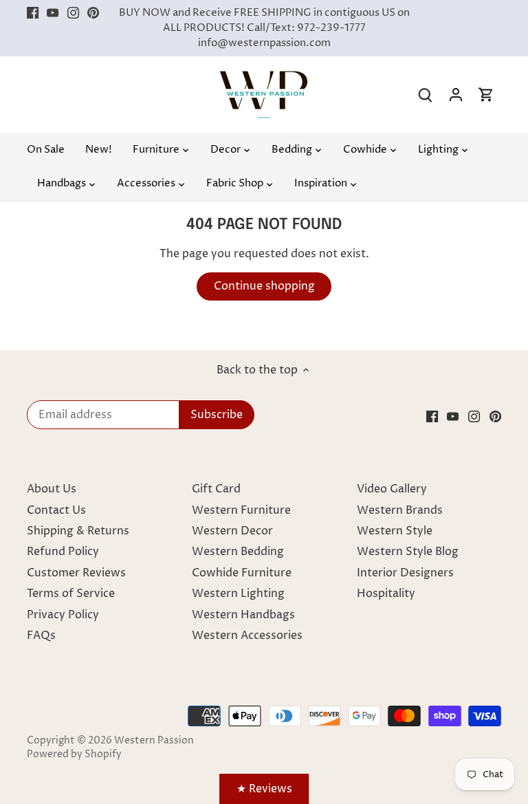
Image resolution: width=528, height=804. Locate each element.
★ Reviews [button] (264, 788)
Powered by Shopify (74, 754)
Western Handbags (243, 614)
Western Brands (400, 510)
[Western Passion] (264, 77)
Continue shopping (264, 286)
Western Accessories (247, 635)
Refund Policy (63, 551)
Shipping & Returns (78, 531)
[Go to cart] (486, 94)
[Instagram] (73, 13)
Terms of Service (71, 593)
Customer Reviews (76, 572)
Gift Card (216, 489)
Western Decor (232, 531)
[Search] (425, 94)
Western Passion (154, 741)
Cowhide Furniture (242, 572)
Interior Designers (405, 572)
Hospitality (386, 593)
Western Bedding (238, 551)
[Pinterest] (93, 13)
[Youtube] (52, 13)
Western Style (394, 531)
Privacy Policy (63, 614)
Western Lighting (238, 593)
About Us (51, 489)
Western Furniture (241, 510)
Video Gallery (392, 489)
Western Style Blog (408, 551)
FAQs (41, 635)
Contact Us (56, 510)
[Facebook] (32, 13)
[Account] (456, 94)
